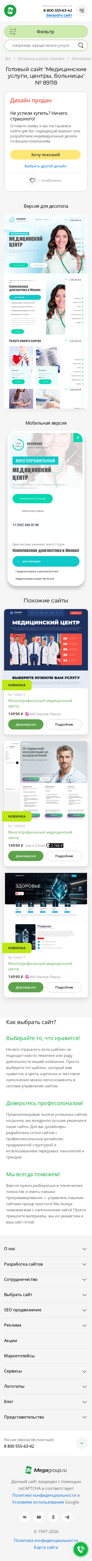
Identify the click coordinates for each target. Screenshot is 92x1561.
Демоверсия (26, 724)
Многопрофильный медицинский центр (40, 703)
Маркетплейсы (19, 1356)
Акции (10, 1340)
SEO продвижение (22, 1310)
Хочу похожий (45, 154)
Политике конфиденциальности (44, 1495)
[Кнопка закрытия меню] (88, 4)
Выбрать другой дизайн (46, 166)
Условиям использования (38, 1502)
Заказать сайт (59, 15)
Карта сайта (46, 1547)
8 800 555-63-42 (57, 10)
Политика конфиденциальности (46, 1540)
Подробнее (64, 724)
